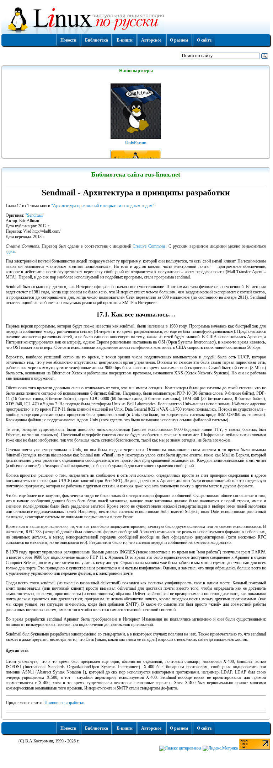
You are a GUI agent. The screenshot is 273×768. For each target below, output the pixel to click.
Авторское (151, 40)
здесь (10, 251)
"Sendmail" (34, 215)
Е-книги (125, 40)
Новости (68, 40)
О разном (179, 40)
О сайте (204, 40)
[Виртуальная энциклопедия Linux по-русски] (135, 19)
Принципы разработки (64, 702)
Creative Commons (149, 246)
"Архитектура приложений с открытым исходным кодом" (102, 205)
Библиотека (96, 40)
